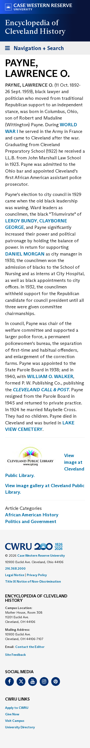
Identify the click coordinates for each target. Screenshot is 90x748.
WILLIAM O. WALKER (50, 376)
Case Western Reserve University (41, 555)
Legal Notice (14, 575)
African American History (31, 515)
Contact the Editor (30, 647)
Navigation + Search (33, 49)
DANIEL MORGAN (25, 254)
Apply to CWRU (16, 708)
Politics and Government (30, 521)
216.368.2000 (15, 568)
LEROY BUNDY (21, 221)
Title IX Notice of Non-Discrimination (33, 581)
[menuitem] (45, 707)
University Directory (20, 727)
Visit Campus (14, 721)
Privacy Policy (37, 575)
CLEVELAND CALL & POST (41, 389)
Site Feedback (15, 655)
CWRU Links (17, 699)
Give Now (12, 714)
